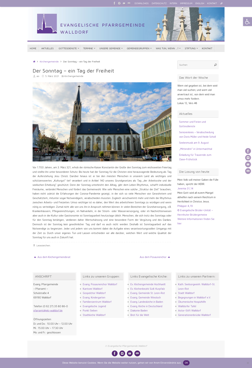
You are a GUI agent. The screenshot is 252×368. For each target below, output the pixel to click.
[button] (247, 21)
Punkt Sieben (90, 310)
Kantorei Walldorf (93, 288)
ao (38, 76)
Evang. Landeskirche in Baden (146, 301)
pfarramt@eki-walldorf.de (48, 310)
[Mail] (129, 3)
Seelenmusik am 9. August (194, 142)
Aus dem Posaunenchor (153, 257)
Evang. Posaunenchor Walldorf (100, 284)
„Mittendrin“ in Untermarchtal (195, 148)
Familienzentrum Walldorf (97, 301)
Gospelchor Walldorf (94, 293)
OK (186, 362)
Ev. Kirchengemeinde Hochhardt (148, 284)
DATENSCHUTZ (159, 3)
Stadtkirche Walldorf (94, 314)
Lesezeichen (43, 245)
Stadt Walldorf (186, 293)
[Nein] (247, 363)
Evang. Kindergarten (94, 297)
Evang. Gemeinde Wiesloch (145, 297)
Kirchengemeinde (49, 61)
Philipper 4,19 (185, 205)
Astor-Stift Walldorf (189, 310)
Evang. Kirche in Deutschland (146, 306)
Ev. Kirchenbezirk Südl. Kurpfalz (147, 288)
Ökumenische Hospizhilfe (192, 301)
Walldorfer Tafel (187, 306)
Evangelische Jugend (94, 306)
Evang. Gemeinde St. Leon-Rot (147, 293)
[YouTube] (124, 3)
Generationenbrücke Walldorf (194, 314)
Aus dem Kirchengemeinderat (53, 257)
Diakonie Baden (139, 310)
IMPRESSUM (186, 3)
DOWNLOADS (142, 3)
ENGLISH (199, 3)
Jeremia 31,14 (185, 188)
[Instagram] (119, 3)
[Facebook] (114, 3)
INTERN (173, 3)
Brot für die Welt (139, 314)
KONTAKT (212, 3)
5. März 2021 (52, 76)
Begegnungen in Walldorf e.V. (194, 297)
